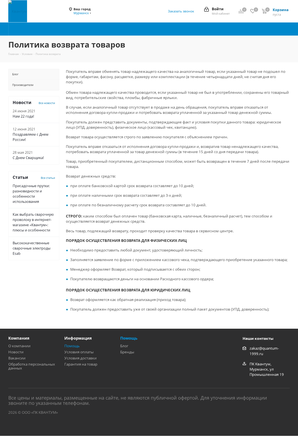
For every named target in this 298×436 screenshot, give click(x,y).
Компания (18, 338)
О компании (19, 345)
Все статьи (48, 178)
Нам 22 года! (23, 116)
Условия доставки (80, 358)
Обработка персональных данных (31, 366)
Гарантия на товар (80, 364)
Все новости (47, 103)
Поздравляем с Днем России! (30, 137)
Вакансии (17, 358)
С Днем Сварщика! (28, 157)
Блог (124, 345)
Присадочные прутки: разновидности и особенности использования (31, 193)
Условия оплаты (79, 351)
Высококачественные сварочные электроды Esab (31, 248)
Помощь (72, 345)
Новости (16, 351)
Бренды (127, 351)
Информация (78, 338)
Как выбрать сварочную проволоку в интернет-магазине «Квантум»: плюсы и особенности (33, 222)
